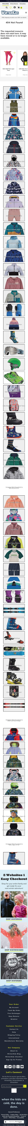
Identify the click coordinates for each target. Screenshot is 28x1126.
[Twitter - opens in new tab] (9, 1067)
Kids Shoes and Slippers (14, 433)
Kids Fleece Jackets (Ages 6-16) (14, 229)
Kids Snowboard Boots (14, 665)
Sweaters (14, 529)
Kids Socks (14, 338)
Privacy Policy (5, 1114)
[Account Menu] (15, 7)
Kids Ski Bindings (14, 638)
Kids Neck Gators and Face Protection (14, 392)
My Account (14, 1007)
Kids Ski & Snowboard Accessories (14, 692)
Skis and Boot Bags (14, 720)
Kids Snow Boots (14, 419)
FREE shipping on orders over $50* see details (14, 17)
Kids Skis (14, 611)
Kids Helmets (14, 365)
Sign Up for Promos (14, 1059)
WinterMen (23, 3)
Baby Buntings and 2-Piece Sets (14, 161)
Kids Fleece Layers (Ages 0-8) (14, 188)
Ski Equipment (14, 859)
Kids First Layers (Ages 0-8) (14, 175)
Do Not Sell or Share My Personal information (14, 1115)
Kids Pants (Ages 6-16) (14, 216)
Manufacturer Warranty (14, 1041)
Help (14, 1032)
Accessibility (20, 1117)
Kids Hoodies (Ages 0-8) (14, 148)
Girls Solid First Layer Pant (8, 69)
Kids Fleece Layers (14, 297)
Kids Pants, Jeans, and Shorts (14, 570)
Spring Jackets (14, 488)
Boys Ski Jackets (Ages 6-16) (14, 762)
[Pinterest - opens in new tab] (18, 1067)
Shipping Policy (14, 1035)
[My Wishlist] (10, 7)
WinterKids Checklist (14, 1056)
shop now (8, 74)
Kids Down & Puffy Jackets (14, 473)
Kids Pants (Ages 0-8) (14, 107)
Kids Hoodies (14, 516)
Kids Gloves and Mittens (14, 311)
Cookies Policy (14, 1114)
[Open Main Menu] (23, 13)
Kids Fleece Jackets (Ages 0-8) (14, 134)
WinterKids (5, 3)
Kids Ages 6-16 (14, 845)
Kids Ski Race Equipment (14, 706)
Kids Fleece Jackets (14, 502)
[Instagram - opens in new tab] (14, 1067)
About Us (14, 1051)
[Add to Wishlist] (14, 52)
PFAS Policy (12, 1117)
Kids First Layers (14, 284)
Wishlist (14, 1019)
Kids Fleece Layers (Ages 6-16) (14, 270)
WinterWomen (14, 3)
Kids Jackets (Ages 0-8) (14, 93)
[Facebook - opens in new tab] (5, 1067)
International (14, 1038)
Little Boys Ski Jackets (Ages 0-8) (14, 735)
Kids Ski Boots (14, 624)
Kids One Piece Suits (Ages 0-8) (14, 120)
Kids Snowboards (14, 652)
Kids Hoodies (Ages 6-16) (14, 243)
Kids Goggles (14, 351)
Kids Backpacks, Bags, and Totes (14, 406)
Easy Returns (14, 1016)
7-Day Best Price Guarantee (14, 1)
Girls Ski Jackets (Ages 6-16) (14, 776)
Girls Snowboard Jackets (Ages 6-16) (14, 830)
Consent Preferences (14, 1112)
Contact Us (14, 1029)
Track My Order (14, 1010)
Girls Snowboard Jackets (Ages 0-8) (14, 803)
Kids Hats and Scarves (14, 324)
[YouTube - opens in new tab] (22, 1067)
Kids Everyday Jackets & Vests (14, 460)
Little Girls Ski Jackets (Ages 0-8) (14, 749)
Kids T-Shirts (14, 556)
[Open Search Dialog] (6, 7)
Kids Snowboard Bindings (14, 679)
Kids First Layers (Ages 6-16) (14, 256)
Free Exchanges (14, 1013)
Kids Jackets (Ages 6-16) (14, 202)
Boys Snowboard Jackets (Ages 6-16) (14, 816)
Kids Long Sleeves (14, 543)
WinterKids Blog (14, 1054)
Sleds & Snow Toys (14, 378)
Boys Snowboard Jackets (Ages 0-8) (14, 789)
